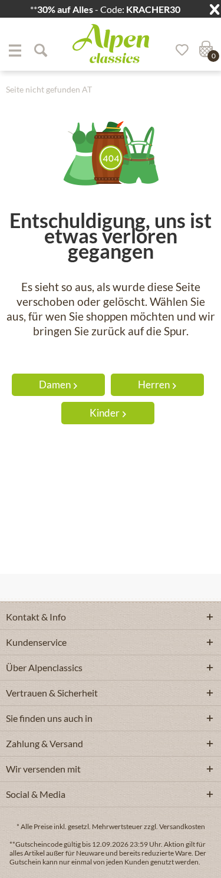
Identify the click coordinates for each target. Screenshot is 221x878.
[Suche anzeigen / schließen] (40, 50)
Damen (55, 384)
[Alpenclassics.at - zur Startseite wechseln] (110, 43)
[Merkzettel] (178, 50)
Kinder (105, 413)
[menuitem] (14, 50)
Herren (154, 384)
